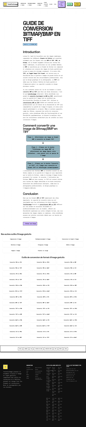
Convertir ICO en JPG (43, 331)
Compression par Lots (71, 368)
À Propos (28, 367)
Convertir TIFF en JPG (43, 308)
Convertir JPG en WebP (43, 279)
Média (60, 348)
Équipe (36, 369)
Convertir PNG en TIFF (15, 268)
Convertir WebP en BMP (15, 325)
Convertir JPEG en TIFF (15, 291)
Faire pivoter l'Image (48, 377)
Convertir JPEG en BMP (70, 285)
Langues (26, 348)
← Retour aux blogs (30, 223)
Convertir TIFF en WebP (43, 314)
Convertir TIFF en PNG (15, 308)
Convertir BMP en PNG (16, 297)
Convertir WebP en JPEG (70, 320)
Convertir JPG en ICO (70, 279)
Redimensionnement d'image (43, 239)
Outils (36, 376)
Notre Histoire (38, 367)
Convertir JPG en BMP (70, 273)
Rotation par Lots (70, 375)
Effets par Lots (69, 377)
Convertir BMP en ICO (70, 302)
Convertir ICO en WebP (70, 337)
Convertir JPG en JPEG (43, 273)
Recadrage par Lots (70, 372)
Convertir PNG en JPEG (43, 262)
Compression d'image (15, 239)
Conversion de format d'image (70, 239)
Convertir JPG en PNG (16, 273)
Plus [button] (55, 4)
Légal (66, 348)
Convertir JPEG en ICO (70, 291)
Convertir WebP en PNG (15, 320)
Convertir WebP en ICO (70, 325)
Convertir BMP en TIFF (15, 302)
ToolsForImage (12, 4)
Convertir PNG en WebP (43, 268)
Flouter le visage (43, 250)
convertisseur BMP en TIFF (31, 102)
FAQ (31, 348)
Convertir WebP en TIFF (43, 325)
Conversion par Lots (70, 374)
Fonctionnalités (38, 371)
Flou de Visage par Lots (71, 381)
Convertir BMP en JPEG (70, 297)
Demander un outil (77, 4)
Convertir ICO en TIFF (43, 337)
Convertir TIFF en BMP (15, 314)
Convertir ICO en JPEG (70, 331)
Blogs (51, 4)
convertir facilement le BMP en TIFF (41, 96)
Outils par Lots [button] (62, 4)
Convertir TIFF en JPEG (70, 308)
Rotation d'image (15, 244)
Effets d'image (70, 244)
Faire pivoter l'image (46, 4)
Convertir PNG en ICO (70, 268)
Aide (55, 348)
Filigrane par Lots (70, 379)
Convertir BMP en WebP (43, 302)
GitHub (69, 4)
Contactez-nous (48, 348)
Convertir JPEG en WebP (43, 291)
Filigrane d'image (43, 244)
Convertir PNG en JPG (16, 262)
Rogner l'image (15, 250)
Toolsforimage (27, 204)
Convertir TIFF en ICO (70, 314)
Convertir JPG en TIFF (15, 279)
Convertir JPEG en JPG (43, 285)
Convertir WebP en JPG (43, 320)
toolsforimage (32, 94)
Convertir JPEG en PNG (15, 285)
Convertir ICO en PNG (16, 331)
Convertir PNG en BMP (70, 262)
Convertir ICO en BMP (16, 337)
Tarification (38, 372)
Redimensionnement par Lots (72, 370)
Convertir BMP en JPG (43, 297)
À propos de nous (38, 348)
